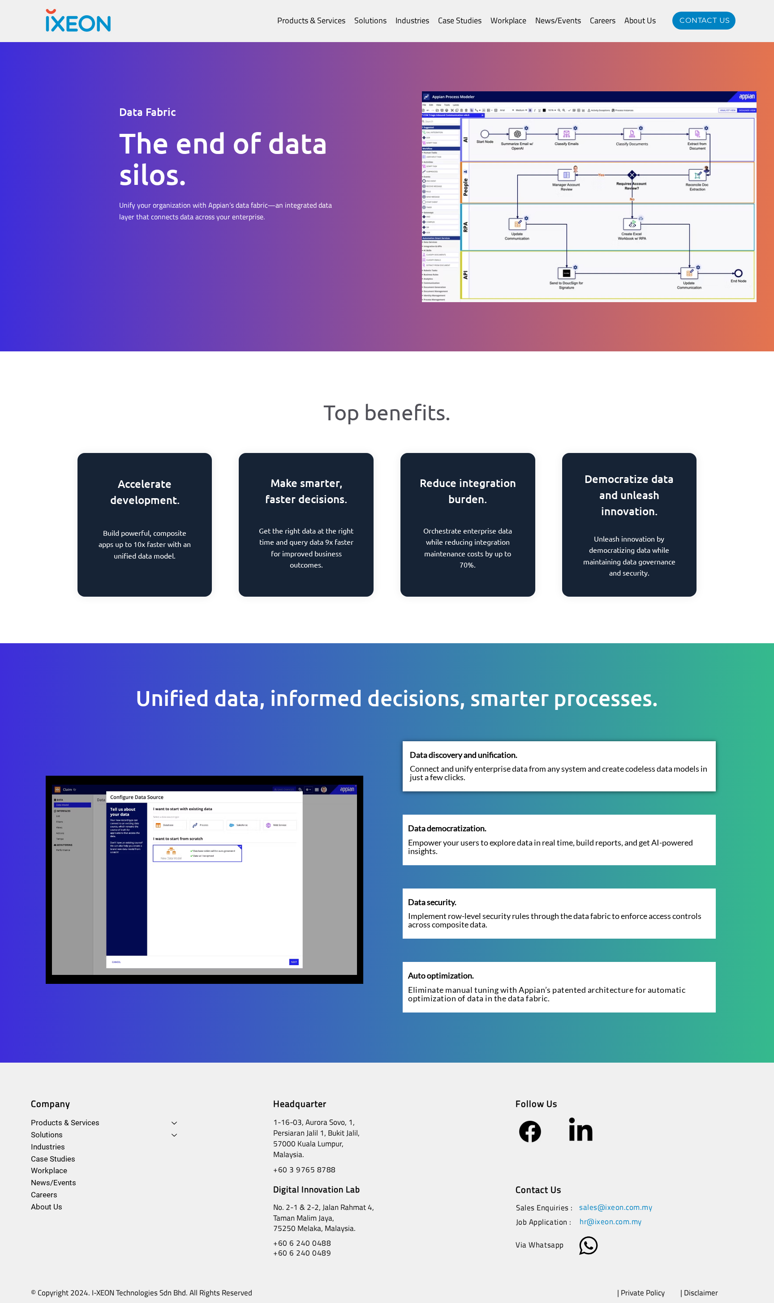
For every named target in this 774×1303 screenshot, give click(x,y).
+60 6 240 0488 (302, 1243)
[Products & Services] (174, 1123)
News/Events (53, 1182)
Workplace (49, 1170)
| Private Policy (641, 1293)
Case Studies (53, 1158)
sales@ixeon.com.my (615, 1207)
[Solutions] (174, 1135)
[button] (311, 20)
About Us (46, 1206)
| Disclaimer (700, 1293)
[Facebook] (530, 1131)
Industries (48, 1146)
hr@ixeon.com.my (611, 1221)
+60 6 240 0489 (302, 1253)
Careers (44, 1194)
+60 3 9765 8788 (304, 1169)
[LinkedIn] (580, 1131)
